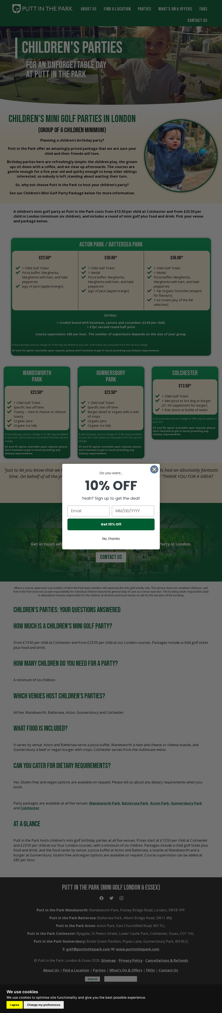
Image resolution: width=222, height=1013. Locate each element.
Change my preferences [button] (43, 1004)
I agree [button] (14, 1004)
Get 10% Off (111, 524)
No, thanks (111, 538)
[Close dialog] (154, 469)
